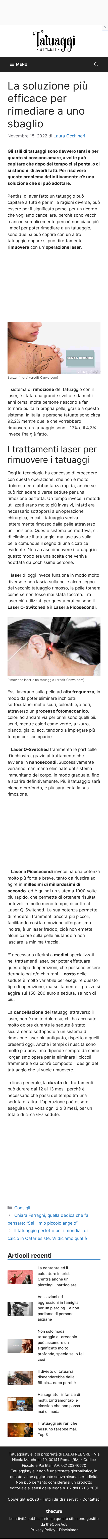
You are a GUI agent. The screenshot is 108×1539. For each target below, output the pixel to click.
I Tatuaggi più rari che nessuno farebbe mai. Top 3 (57, 1429)
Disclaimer (68, 1529)
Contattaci (91, 1499)
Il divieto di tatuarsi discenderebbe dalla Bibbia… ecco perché (57, 1377)
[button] (96, 64)
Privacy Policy (42, 1529)
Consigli (22, 1207)
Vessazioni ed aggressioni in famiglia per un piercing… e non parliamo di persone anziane (58, 1308)
